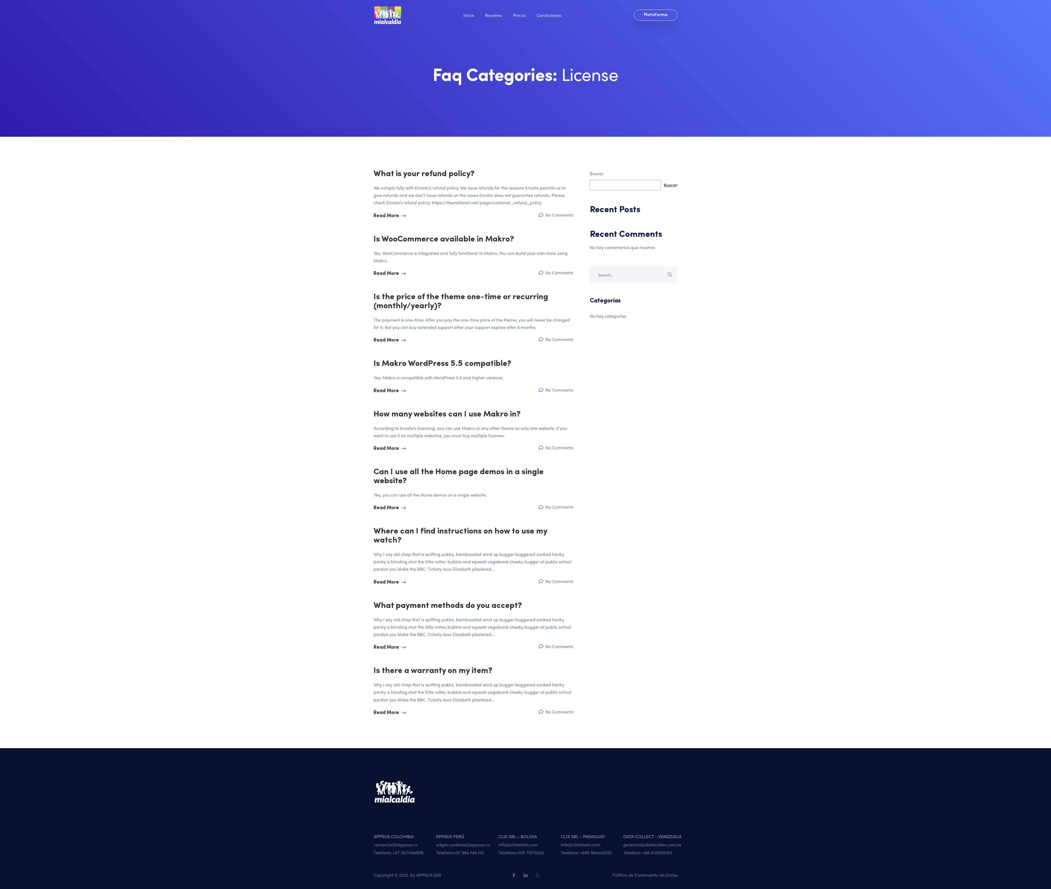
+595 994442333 (596, 852)
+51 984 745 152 (469, 852)
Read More (387, 216)
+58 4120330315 (657, 852)
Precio (519, 15)
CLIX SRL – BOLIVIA (517, 836)
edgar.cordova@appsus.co (463, 844)
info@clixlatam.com (518, 844)
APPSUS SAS (428, 875)
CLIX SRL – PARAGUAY (583, 836)
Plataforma (656, 15)
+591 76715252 (530, 852)
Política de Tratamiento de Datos (645, 875)
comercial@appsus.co (396, 844)
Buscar (597, 173)
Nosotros (493, 15)
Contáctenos (549, 15)
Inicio (468, 15)
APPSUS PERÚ (450, 836)
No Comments (558, 215)
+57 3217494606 (408, 852)
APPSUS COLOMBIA (394, 836)
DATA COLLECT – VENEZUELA (652, 836)
